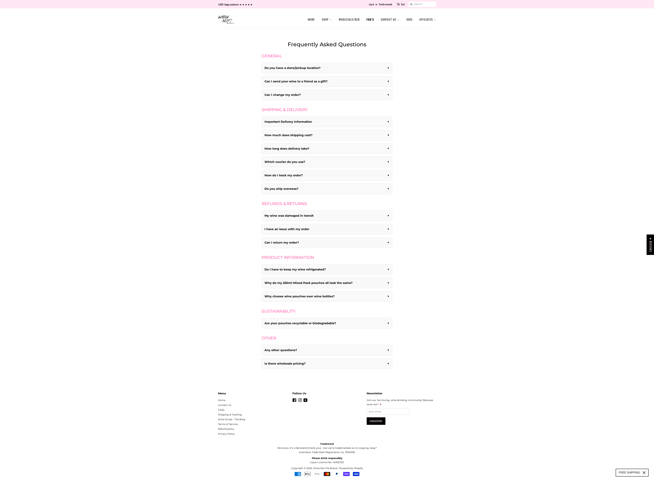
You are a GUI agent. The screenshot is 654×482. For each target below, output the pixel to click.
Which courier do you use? (284, 162)
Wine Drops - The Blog (231, 419)
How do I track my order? (283, 175)
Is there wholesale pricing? (285, 363)
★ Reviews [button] (651, 244)
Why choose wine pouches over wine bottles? (299, 296)
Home (311, 19)
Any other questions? (280, 350)
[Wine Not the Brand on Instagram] (300, 400)
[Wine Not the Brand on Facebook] (294, 400)
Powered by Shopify (351, 468)
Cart (403, 4)
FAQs (221, 409)
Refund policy (226, 428)
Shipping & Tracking (230, 414)
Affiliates (426, 19)
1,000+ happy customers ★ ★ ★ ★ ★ (235, 4)
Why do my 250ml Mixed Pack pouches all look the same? (308, 283)
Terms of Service (228, 424)
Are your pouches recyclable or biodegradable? (300, 323)
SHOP (326, 19)
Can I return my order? (281, 242)
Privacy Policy (226, 433)
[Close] (644, 472)
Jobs (409, 19)
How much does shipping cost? (288, 135)
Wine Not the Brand (325, 468)
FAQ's (370, 19)
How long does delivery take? (286, 148)
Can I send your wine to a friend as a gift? (296, 81)
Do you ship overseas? (281, 188)
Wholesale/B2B (349, 19)
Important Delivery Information (288, 121)
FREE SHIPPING (629, 472)
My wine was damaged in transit (289, 215)
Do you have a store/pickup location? (292, 68)
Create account (385, 4)
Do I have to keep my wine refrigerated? (295, 269)
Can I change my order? (282, 95)
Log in (371, 4)
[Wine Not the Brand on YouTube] (305, 400)
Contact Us (389, 19)
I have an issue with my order (286, 229)
